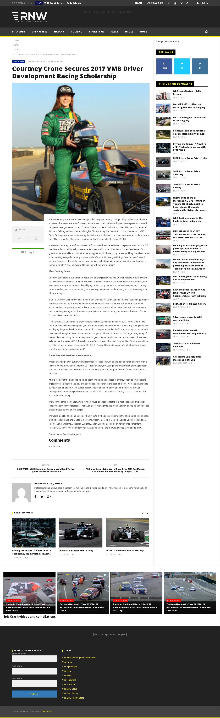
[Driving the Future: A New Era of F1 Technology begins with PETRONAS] (34, 532)
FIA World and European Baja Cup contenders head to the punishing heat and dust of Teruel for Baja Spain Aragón (189, 264)
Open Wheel (39, 31)
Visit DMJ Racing (70, 693)
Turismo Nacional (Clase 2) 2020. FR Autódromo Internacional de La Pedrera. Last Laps (135, 607)
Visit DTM (66, 671)
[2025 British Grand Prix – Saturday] (127, 532)
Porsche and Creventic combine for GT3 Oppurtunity (189, 332)
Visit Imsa (67, 662)
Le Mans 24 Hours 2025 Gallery (189, 303)
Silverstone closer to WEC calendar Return (187, 319)
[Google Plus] (188, 3)
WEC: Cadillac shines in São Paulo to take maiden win (188, 220)
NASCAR (59, 31)
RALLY (114, 31)
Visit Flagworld (69, 680)
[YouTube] (175, 3)
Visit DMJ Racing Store (73, 698)
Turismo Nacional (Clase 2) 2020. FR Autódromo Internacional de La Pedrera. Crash (81, 607)
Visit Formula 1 (69, 684)
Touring (76, 31)
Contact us (155, 3)
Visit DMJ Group (69, 689)
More (143, 31)
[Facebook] (169, 3)
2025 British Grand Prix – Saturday (125, 550)
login (204, 3)
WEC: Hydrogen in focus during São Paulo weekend (190, 278)
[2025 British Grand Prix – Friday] (80, 532)
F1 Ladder (18, 31)
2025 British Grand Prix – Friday (76, 550)
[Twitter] (181, 3)
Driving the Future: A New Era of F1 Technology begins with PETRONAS (31, 552)
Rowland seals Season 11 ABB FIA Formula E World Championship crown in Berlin (189, 292)
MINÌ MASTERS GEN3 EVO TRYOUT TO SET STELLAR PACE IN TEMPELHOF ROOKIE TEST (190, 234)
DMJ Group (47, 711)
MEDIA (129, 31)
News (39, 3)
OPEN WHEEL (18, 61)
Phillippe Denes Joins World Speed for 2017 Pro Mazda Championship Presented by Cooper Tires (115, 469)
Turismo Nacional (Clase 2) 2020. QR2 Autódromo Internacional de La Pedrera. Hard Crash (28, 607)
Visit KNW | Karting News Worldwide (79, 657)
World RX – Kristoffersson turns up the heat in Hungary (70, 3)
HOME (138, 3)
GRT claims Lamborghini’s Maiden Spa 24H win (187, 358)
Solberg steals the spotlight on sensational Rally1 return (189, 132)
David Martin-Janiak (50, 61)
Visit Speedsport (70, 666)
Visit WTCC (67, 675)
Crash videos (13, 600)
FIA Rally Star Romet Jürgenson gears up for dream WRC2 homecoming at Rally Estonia (190, 248)
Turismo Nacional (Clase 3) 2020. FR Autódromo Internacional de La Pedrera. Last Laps (188, 607)
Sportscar (96, 31)
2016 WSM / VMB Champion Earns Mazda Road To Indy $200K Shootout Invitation (46, 469)
